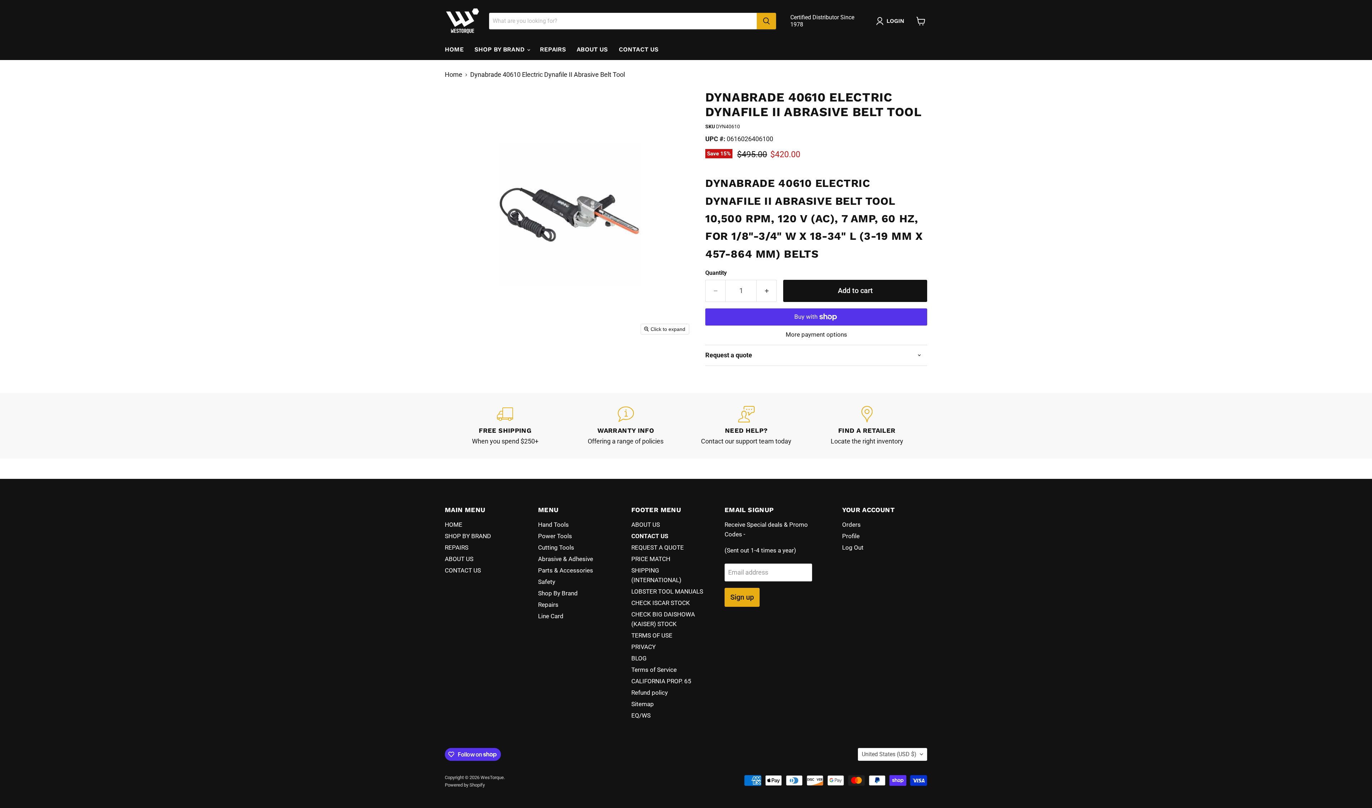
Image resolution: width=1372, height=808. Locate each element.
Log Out (853, 547)
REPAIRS (553, 49)
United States (889, 754)
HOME (454, 49)
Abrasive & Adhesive (565, 558)
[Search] (766, 21)
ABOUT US (592, 49)
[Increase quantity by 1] (767, 291)
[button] (892, 21)
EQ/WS (641, 715)
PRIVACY (643, 646)
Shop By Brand (558, 593)
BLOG (639, 658)
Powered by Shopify (465, 785)
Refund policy (649, 692)
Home (453, 74)
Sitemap (642, 704)
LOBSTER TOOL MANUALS (667, 591)
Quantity (716, 273)
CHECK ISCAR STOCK (660, 602)
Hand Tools (553, 524)
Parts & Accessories (565, 570)
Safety (546, 581)
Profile (851, 536)
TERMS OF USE (651, 635)
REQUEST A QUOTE (657, 547)
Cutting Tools (556, 547)
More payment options (816, 334)
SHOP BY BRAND (500, 49)
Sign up (742, 597)
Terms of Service (654, 669)
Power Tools (555, 536)
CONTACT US (639, 49)
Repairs (548, 604)
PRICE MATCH (650, 558)
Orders (851, 524)
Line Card (550, 616)
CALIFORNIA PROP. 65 (661, 681)
